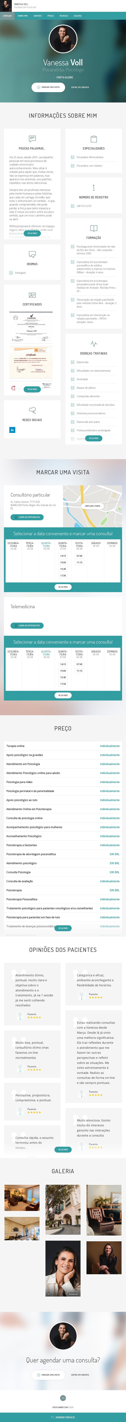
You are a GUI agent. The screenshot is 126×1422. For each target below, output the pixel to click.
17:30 (63, 575)
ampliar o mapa (92, 506)
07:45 (79, 555)
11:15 (79, 562)
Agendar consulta (65, 1417)
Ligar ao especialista (29, 517)
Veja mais (32, 233)
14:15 (63, 555)
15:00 (63, 562)
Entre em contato (80, 87)
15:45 (63, 568)
